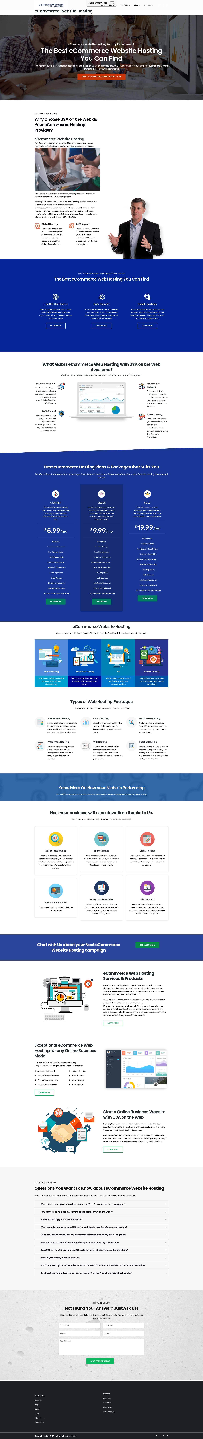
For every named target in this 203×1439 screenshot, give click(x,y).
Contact (148, 5)
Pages (111, 5)
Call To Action (109, 1412)
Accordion (107, 1403)
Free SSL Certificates (55, 304)
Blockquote (107, 1407)
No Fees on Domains (55, 851)
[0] (158, 5)
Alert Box (107, 1398)
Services (124, 5)
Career (37, 1409)
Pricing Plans (40, 1418)
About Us (38, 1400)
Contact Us (39, 1423)
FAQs (37, 1414)
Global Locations (147, 304)
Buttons (106, 1394)
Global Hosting (147, 851)
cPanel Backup (101, 851)
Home (103, 5)
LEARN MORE (55, 326)
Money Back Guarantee (101, 899)
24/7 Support (101, 304)
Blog (136, 5)
